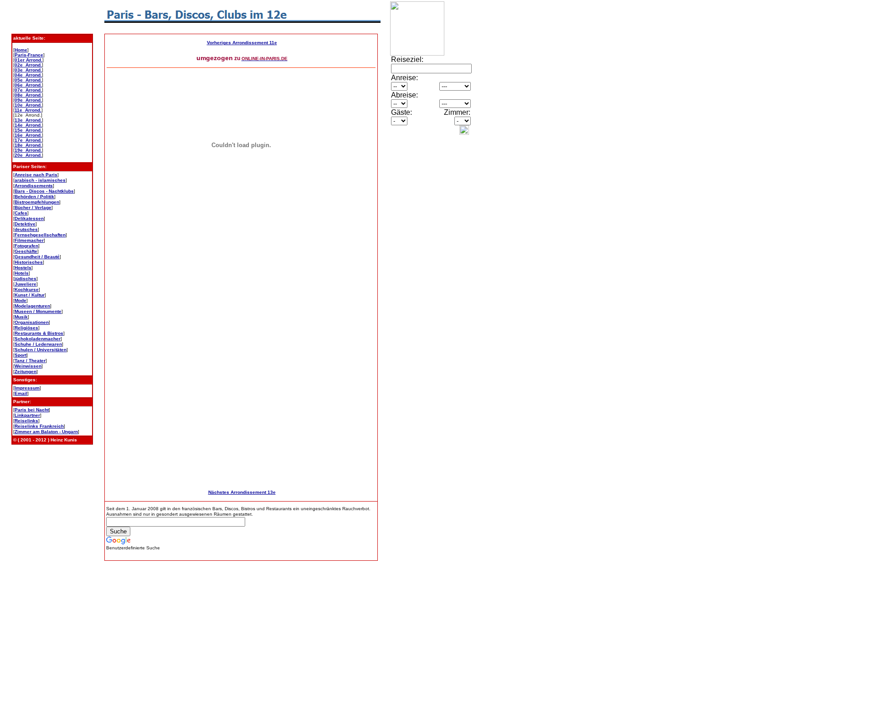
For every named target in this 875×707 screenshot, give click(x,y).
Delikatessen (29, 218)
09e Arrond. (28, 99)
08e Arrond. (28, 94)
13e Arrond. (28, 120)
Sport (20, 355)
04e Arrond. (28, 74)
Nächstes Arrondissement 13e (242, 492)
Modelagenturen (32, 305)
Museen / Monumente (38, 311)
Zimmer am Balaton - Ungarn (46, 431)
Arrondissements (34, 185)
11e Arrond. (28, 110)
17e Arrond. (28, 140)
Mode (20, 300)
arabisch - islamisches (40, 180)
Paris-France (29, 54)
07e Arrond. (28, 89)
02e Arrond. (28, 64)
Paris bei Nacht (32, 409)
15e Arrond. (28, 130)
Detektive (25, 223)
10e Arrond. (28, 105)
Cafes (21, 212)
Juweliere (25, 284)
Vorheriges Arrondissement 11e (242, 42)
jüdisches (25, 278)
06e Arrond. (28, 84)
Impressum (27, 387)
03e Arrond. (28, 69)
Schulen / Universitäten (41, 349)
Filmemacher (29, 240)
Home (21, 49)
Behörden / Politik (34, 196)
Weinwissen (28, 366)
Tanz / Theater (30, 360)
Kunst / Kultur (30, 294)
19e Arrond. (28, 150)
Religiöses (26, 327)
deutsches (26, 229)
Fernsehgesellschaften (40, 234)
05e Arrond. (28, 79)
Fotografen (26, 245)
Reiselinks (26, 420)
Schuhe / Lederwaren (38, 344)
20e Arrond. (28, 155)
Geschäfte (26, 251)
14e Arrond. (28, 125)
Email (21, 393)
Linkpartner (27, 415)
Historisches (29, 262)
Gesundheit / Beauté (37, 256)
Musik (21, 316)
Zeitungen (25, 371)
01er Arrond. (28, 59)
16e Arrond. (28, 135)
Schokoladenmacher (38, 338)
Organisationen (32, 322)
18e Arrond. (28, 145)
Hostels (23, 267)
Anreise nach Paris (36, 174)
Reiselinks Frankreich (39, 426)
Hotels (22, 273)
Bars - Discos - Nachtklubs (44, 191)
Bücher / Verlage (33, 207)
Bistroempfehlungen (37, 202)
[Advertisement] (417, 283)
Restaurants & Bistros (39, 333)
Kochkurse (27, 289)
